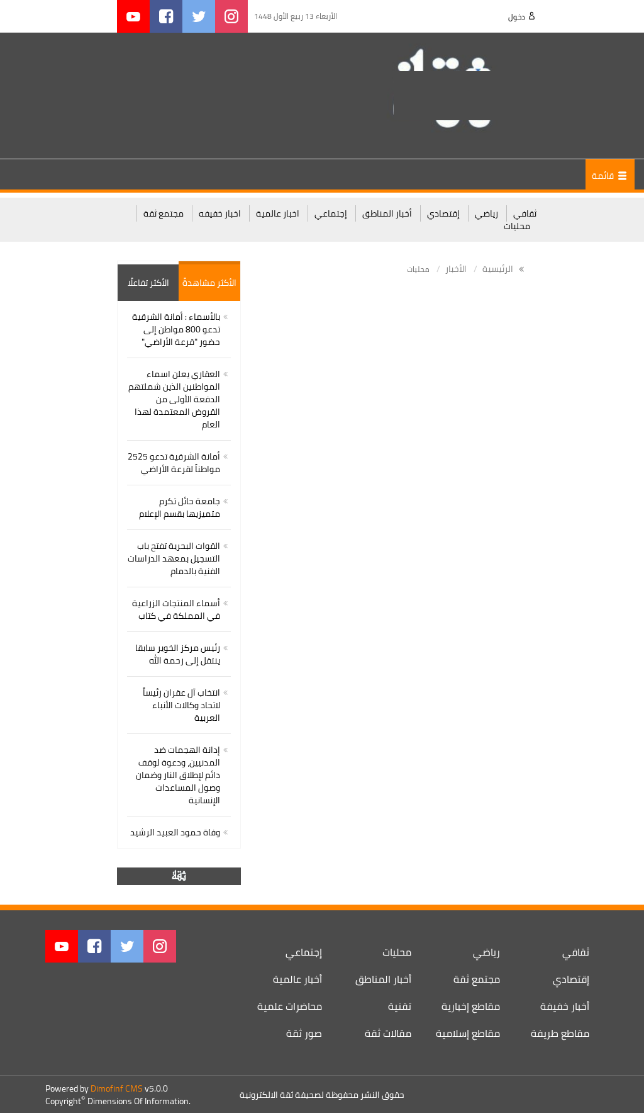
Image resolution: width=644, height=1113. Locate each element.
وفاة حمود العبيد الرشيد (175, 832)
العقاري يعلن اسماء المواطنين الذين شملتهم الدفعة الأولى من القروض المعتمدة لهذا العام (174, 399)
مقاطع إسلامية (468, 1033)
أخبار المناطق (387, 213)
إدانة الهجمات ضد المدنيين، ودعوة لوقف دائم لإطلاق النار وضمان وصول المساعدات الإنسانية (178, 774)
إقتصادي (443, 213)
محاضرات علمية (289, 1006)
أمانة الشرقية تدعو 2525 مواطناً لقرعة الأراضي (174, 462)
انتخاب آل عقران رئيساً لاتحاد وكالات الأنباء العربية (181, 705)
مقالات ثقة (388, 1033)
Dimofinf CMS (117, 1088)
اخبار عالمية (277, 213)
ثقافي (524, 213)
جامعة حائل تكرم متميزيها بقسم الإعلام (179, 507)
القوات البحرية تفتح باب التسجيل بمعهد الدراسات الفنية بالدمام (174, 558)
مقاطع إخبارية (470, 1006)
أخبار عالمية (297, 978)
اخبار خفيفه (220, 213)
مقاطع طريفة (560, 1033)
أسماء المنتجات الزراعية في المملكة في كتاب (176, 609)
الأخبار (456, 269)
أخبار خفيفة (564, 1006)
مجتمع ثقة (163, 213)
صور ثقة (304, 1033)
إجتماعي (330, 213)
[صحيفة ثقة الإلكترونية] (465, 95)
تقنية (399, 1006)
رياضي (486, 213)
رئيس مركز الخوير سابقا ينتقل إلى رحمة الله (177, 654)
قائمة (604, 175)
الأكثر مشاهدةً (209, 282)
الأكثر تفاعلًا (148, 282)
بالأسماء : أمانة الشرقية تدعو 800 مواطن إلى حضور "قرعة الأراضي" (176, 329)
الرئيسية (498, 269)
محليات (517, 226)
